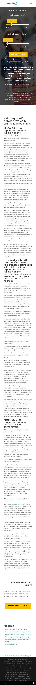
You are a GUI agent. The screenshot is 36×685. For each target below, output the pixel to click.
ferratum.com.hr (25, 678)
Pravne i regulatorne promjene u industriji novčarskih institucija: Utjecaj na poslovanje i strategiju (18, 639)
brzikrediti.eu (10, 674)
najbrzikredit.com (9, 676)
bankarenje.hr (21, 676)
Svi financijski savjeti (11, 644)
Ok (27, 683)
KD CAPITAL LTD (22, 661)
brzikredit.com (24, 670)
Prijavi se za (18, 54)
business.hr (26, 668)
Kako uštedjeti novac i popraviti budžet (16, 629)
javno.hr (29, 676)
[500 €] (12, 24)
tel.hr (26, 672)
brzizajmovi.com (18, 672)
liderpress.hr (9, 678)
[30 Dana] (8, 43)
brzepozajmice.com (12, 670)
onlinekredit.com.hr (22, 674)
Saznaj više (31, 683)
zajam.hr (9, 672)
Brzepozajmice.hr (13, 659)
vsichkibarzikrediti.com (17, 504)
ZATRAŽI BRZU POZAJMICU (18, 606)
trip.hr (17, 678)
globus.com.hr (12, 680)
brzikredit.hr (23, 680)
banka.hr (18, 668)
